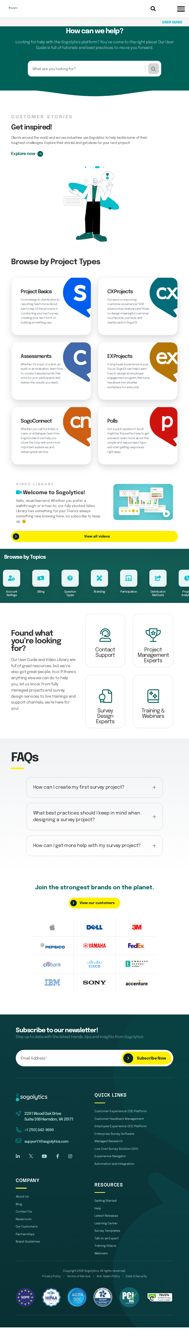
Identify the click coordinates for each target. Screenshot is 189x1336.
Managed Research (108, 1141)
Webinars (101, 1253)
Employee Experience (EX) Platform (120, 1126)
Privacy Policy (51, 1276)
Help (97, 1208)
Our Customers (27, 1226)
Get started (22, 154)
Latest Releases (106, 1215)
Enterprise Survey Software (114, 1134)
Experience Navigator (110, 1156)
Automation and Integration (114, 1164)
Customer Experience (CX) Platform (120, 1111)
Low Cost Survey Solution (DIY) (116, 1149)
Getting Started (105, 1200)
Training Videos (105, 1245)
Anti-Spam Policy (108, 1276)
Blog (19, 1204)
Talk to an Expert (106, 1238)
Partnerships (25, 1234)
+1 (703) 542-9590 (39, 1130)
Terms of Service (79, 1276)
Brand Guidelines (28, 1241)
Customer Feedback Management (119, 1119)
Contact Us (24, 1211)
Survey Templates (107, 1230)
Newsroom (24, 1219)
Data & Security (136, 1276)
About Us (22, 1196)
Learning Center (106, 1223)
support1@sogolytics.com (46, 1141)
